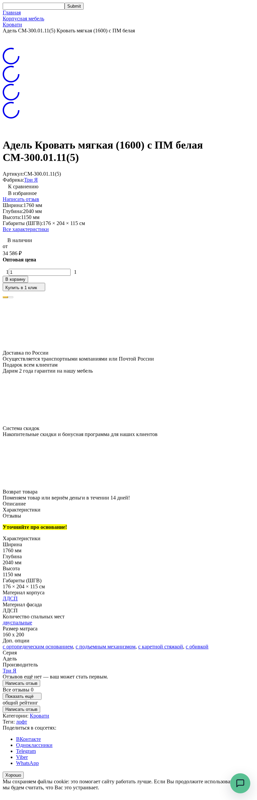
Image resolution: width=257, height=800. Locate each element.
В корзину (15, 279)
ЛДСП (10, 598)
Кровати (12, 24)
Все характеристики (26, 229)
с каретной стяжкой (160, 646)
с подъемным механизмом (106, 646)
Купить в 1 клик (21, 287)
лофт (21, 722)
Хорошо (13, 775)
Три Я (31, 180)
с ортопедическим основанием (38, 646)
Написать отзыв (21, 199)
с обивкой (197, 646)
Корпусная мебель (23, 18)
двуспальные (17, 622)
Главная (12, 12)
